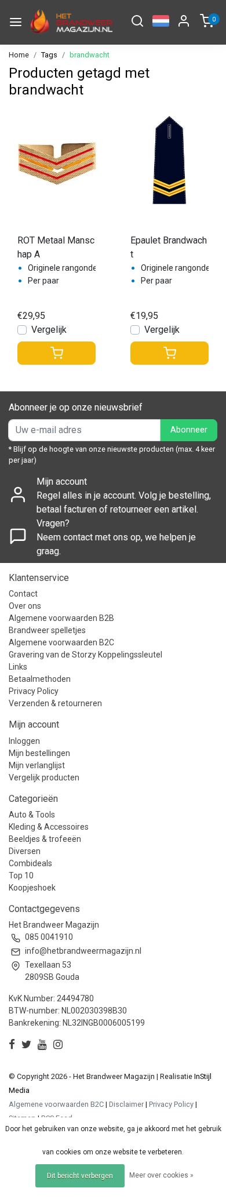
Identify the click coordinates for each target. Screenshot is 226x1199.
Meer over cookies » (161, 1175)
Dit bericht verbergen (80, 1176)
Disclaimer (126, 1104)
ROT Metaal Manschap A (55, 247)
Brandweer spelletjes (47, 630)
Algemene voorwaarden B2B (61, 618)
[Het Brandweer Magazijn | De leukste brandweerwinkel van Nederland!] (70, 22)
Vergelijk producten (44, 777)
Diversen (25, 851)
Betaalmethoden (40, 679)
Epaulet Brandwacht (168, 247)
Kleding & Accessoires (49, 826)
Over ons (25, 606)
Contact (23, 593)
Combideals (30, 863)
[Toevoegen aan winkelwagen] (56, 353)
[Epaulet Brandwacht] (169, 160)
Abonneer (188, 430)
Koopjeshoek (32, 887)
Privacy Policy (34, 691)
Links (18, 666)
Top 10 (21, 875)
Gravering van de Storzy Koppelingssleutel (85, 654)
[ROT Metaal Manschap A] (56, 160)
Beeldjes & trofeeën (45, 839)
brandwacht (90, 54)
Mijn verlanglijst (37, 765)
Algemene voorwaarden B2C (61, 642)
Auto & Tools (32, 814)
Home (19, 54)
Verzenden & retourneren (55, 703)
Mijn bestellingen (39, 753)
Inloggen (24, 741)
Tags (49, 54)
